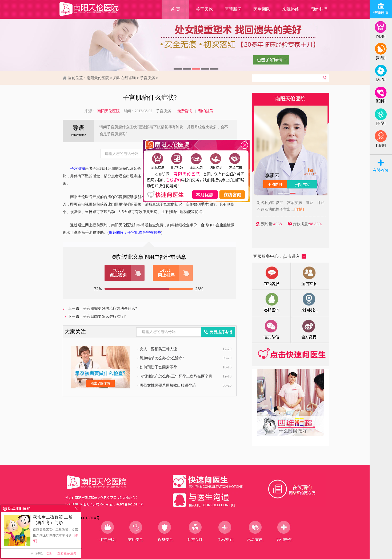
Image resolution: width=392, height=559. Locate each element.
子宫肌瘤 (77, 169)
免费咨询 (184, 111)
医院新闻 (233, 9)
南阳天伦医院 (98, 78)
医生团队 (261, 9)
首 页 (175, 9)
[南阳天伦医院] (96, 16)
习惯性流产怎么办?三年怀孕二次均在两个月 (176, 376)
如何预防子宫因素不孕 (158, 367)
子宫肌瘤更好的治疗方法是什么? (110, 309)
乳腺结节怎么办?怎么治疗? (162, 358)
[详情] (299, 209)
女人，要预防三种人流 (158, 349)
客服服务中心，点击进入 (276, 256)
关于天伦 (204, 9)
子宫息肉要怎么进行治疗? (104, 317)
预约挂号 (319, 9)
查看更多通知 (67, 553)
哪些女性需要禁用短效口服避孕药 (168, 385)
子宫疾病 (147, 78)
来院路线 (290, 9)
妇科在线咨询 (124, 78)
